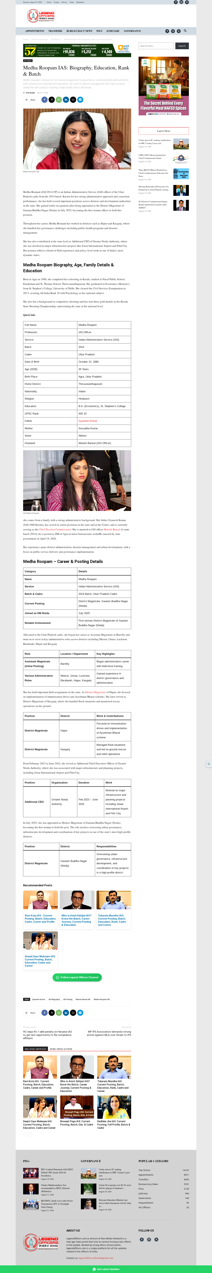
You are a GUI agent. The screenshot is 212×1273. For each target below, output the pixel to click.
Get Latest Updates (108, 1269)
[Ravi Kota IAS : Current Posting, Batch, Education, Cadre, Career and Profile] (40, 1067)
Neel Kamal (30, 92)
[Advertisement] (77, 181)
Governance (132, 31)
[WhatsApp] (59, 100)
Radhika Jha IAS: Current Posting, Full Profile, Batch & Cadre (113, 1124)
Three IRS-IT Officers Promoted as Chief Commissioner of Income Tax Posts (153, 173)
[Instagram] (181, 2)
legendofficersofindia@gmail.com (96, 1258)
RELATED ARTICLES (35, 1049)
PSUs (99, 31)
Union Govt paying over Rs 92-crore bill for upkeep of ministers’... (115, 1187)
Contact (56, 2)
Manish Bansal (112, 529)
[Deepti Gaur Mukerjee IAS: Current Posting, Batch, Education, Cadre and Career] (40, 1107)
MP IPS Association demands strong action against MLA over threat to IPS (109, 1033)
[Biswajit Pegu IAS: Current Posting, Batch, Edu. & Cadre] (77, 1107)
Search (182, 45)
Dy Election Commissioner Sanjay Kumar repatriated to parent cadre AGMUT (153, 204)
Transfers (55, 31)
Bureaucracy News (79, 31)
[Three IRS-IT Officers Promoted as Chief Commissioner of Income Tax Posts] (181, 173)
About (49, 2)
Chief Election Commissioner (55, 529)
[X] (187, 2)
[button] (185, 31)
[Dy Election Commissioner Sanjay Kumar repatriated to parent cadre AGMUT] (181, 205)
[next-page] (30, 1134)
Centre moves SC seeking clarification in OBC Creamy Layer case (114, 1172)
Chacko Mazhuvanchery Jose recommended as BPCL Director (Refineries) (55, 1188)
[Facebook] (176, 2)
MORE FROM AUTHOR (61, 1049)
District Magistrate (95, 692)
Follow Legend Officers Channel (79, 977)
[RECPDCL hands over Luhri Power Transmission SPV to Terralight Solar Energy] (31, 1204)
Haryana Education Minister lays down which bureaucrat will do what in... (115, 1203)
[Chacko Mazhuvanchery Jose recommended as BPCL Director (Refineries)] (31, 1189)
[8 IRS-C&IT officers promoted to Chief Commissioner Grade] (181, 158)
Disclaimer (80, 2)
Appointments (34, 31)
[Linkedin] (66, 100)
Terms (72, 2)
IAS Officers (56, 39)
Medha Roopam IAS (102, 999)
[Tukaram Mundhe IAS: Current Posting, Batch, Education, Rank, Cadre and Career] (114, 1067)
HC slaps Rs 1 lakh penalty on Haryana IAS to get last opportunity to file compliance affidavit (47, 1035)
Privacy (64, 2)
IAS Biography (54, 999)
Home (25, 39)
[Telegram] (80, 100)
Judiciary (113, 31)
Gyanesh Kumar (88, 420)
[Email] (73, 100)
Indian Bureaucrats (39, 39)
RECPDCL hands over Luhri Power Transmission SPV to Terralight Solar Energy (57, 1203)
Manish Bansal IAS (83, 999)
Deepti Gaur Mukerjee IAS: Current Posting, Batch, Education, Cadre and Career (39, 1124)
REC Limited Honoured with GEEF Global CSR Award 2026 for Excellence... (57, 1172)
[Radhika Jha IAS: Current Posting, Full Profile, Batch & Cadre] (114, 1107)
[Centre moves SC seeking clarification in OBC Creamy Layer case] (181, 144)
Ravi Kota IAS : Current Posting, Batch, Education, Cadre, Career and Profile (40, 918)
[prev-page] (25, 1134)
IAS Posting (67, 999)
